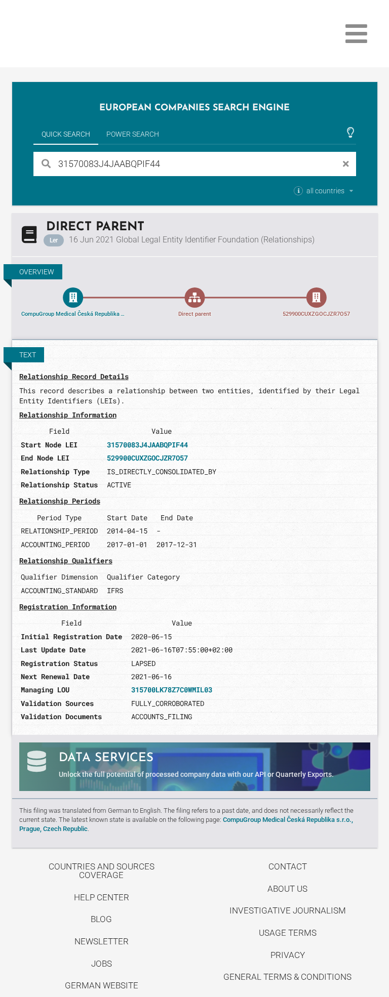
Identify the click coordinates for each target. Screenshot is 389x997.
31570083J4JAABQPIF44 (147, 444)
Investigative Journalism (287, 910)
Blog (101, 919)
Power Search (132, 134)
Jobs (101, 964)
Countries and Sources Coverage (101, 870)
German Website (101, 985)
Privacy (287, 955)
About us (287, 889)
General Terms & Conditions (287, 977)
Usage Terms (288, 933)
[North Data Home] (71, 33)
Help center (101, 897)
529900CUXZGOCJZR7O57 (147, 458)
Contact (287, 866)
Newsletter (101, 941)
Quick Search (66, 134)
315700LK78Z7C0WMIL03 (171, 689)
